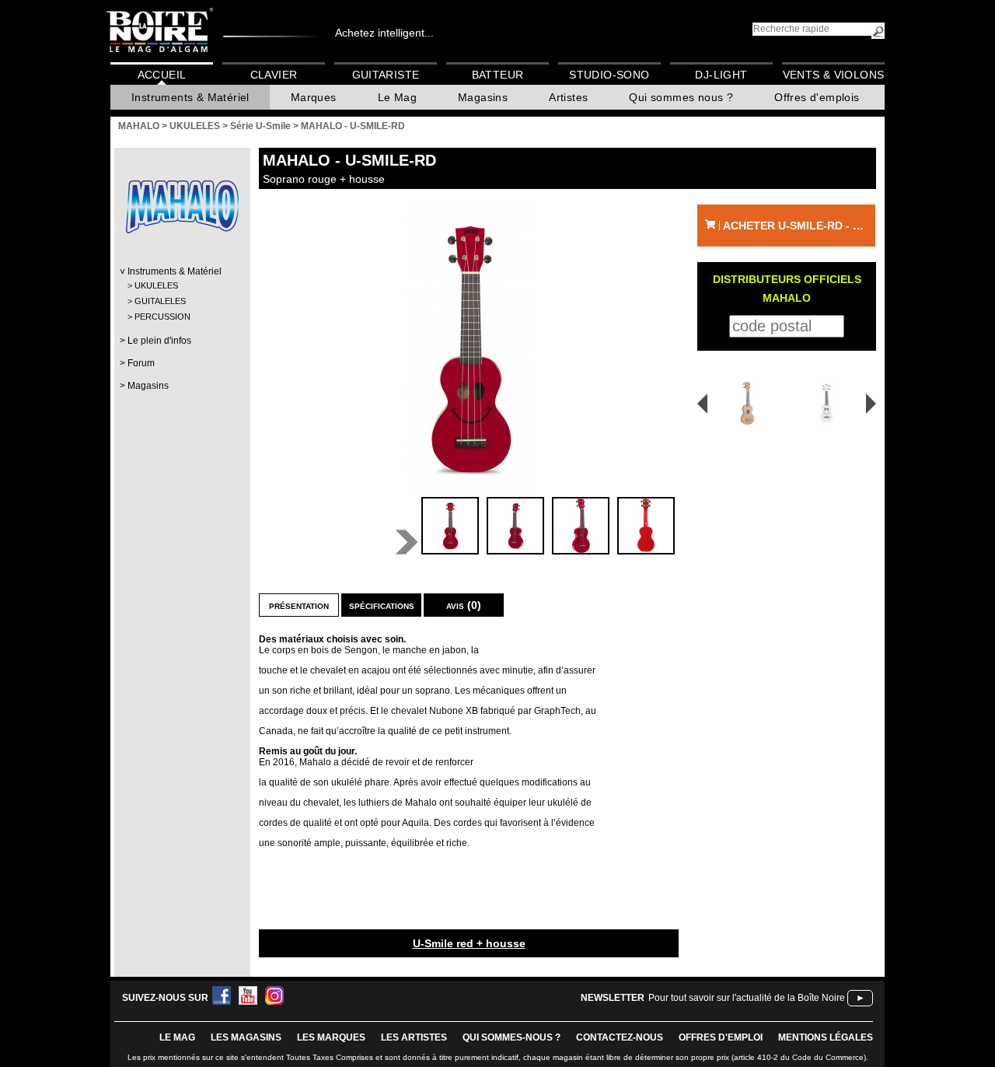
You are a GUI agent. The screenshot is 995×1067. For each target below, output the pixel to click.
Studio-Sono (609, 74)
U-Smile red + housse (469, 943)
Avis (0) (463, 605)
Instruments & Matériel (190, 97)
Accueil (162, 74)
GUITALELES (160, 301)
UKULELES (156, 285)
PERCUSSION (162, 316)
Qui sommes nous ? (681, 97)
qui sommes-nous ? (511, 1037)
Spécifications (381, 605)
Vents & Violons (834, 74)
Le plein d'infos (159, 340)
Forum (141, 363)
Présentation (299, 605)
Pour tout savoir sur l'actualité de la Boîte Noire (746, 997)
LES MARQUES (331, 1037)
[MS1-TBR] (742, 403)
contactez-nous (619, 1037)
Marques (314, 97)
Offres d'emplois (816, 97)
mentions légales (825, 1037)
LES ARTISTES (414, 1037)
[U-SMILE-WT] (829, 403)
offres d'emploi (721, 1037)
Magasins (483, 97)
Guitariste (386, 74)
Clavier (274, 74)
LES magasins (246, 1037)
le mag (177, 1037)
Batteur (498, 74)
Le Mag (397, 97)
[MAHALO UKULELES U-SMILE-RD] (469, 349)
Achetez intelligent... (384, 32)
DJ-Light (721, 74)
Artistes (568, 97)
